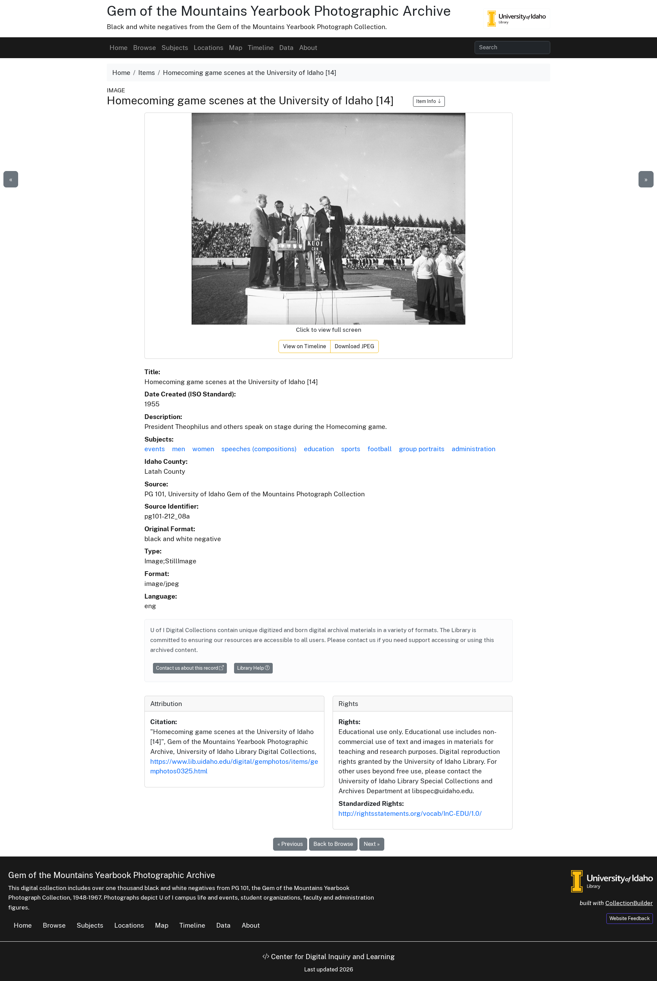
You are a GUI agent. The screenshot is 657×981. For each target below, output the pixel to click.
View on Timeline (304, 346)
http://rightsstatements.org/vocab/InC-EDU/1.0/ (410, 813)
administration (473, 449)
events (154, 449)
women (203, 449)
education (319, 449)
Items (146, 72)
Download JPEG (354, 346)
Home (119, 47)
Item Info (426, 101)
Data (286, 47)
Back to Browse (333, 844)
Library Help (251, 668)
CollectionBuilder (629, 903)
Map (235, 47)
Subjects (175, 47)
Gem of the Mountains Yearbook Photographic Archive (279, 11)
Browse (144, 47)
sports (350, 449)
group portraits (422, 449)
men (178, 449)
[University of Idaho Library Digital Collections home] (612, 880)
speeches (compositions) (259, 449)
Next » (372, 844)
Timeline (261, 47)
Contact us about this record (187, 668)
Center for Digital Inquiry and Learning (332, 957)
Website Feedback (629, 918)
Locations (208, 47)
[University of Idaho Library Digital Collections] (516, 18)
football (380, 449)
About (308, 47)
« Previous (290, 844)
